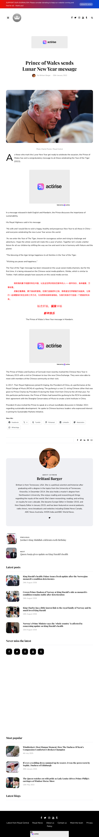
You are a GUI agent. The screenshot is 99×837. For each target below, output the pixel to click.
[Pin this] (87, 440)
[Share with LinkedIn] (84, 440)
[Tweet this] (80, 440)
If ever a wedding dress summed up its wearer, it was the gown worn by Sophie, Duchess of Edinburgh (56, 764)
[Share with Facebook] (77, 440)
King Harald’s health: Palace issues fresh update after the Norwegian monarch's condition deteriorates (55, 577)
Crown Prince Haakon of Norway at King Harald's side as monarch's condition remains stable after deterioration (55, 593)
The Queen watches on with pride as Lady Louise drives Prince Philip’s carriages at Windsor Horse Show (56, 779)
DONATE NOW (86, 4)
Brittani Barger (45, 75)
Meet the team (76, 823)
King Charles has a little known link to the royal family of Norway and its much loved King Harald (57, 609)
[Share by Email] (91, 440)
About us (50, 823)
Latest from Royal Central (18, 823)
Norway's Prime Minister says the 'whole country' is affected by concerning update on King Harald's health (53, 624)
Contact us (62, 823)
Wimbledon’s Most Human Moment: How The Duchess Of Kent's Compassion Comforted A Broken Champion (53, 748)
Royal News (37, 823)
